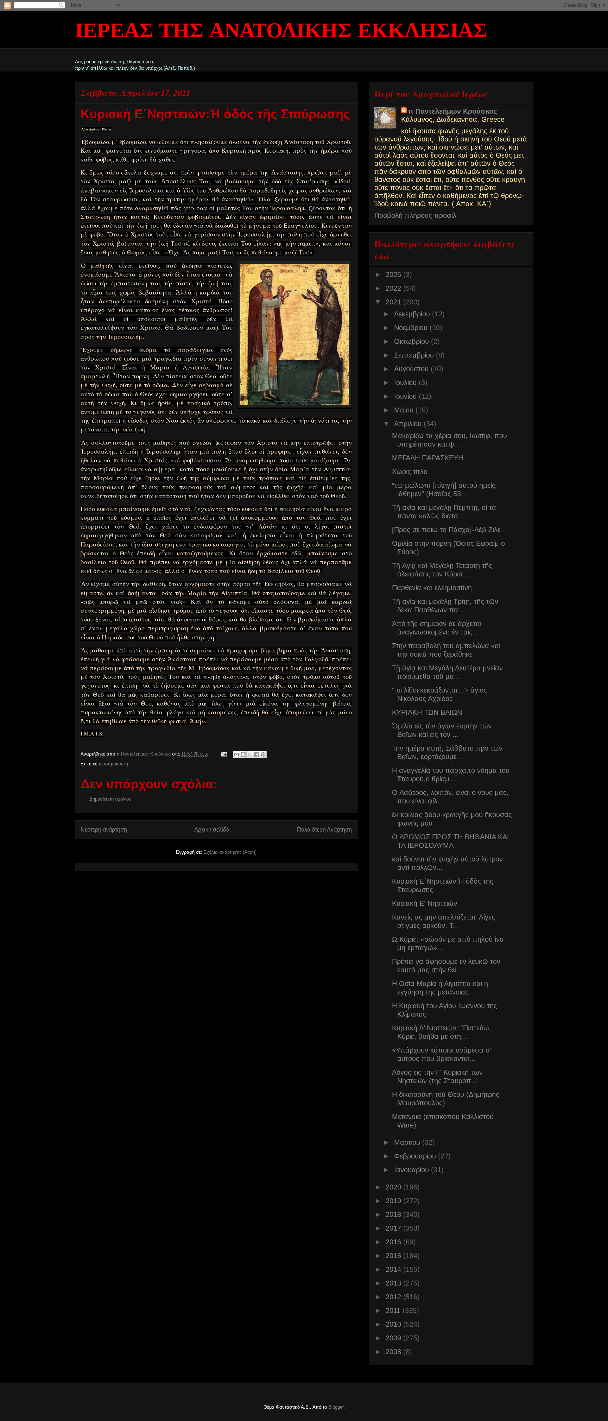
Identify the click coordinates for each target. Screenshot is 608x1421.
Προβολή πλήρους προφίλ (415, 215)
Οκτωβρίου (412, 341)
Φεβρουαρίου (416, 1156)
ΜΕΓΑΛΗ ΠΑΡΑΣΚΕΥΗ (427, 458)
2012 (394, 1297)
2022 (394, 288)
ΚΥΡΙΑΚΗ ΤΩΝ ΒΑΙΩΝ (427, 712)
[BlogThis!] (243, 754)
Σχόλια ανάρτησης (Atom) (230, 852)
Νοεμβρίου (412, 327)
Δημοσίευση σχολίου (110, 799)
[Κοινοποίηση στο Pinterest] (263, 754)
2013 (394, 1283)
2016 (394, 1242)
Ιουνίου (406, 396)
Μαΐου (405, 410)
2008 (394, 1352)
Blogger (335, 1407)
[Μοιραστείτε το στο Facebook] (256, 754)
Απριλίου (409, 424)
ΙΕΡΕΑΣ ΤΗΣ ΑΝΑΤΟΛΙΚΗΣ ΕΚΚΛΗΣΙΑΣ (281, 31)
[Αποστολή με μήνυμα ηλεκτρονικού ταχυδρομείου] (236, 754)
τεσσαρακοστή (113, 763)
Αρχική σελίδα (211, 830)
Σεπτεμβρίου (415, 355)
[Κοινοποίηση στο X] (249, 754)
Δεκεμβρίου (413, 314)
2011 (394, 1310)
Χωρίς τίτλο (410, 471)
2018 (394, 1214)
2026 (394, 274)
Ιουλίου (406, 382)
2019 (394, 1201)
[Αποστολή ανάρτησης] (224, 754)
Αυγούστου (412, 369)
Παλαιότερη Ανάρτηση (324, 830)
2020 (394, 1187)
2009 (394, 1338)
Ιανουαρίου (412, 1170)
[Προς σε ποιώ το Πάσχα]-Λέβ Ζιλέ (446, 529)
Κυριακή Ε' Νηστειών (424, 903)
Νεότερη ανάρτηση (104, 830)
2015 (394, 1255)
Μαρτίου (408, 1142)
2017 (394, 1228)
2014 (394, 1269)
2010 (394, 1324)
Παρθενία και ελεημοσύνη (432, 588)
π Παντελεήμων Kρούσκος (452, 111)
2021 (394, 302)
